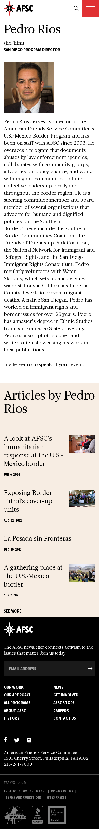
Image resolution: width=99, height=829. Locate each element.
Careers (61, 711)
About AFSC (15, 711)
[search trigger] (76, 8)
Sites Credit (56, 797)
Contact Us (64, 718)
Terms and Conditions (24, 797)
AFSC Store (64, 703)
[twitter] (16, 740)
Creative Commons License (25, 791)
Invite (10, 364)
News (58, 687)
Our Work (14, 687)
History (11, 718)
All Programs (17, 703)
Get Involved (65, 695)
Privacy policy (62, 791)
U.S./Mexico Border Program (37, 135)
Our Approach (17, 695)
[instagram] (29, 740)
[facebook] (5, 740)
